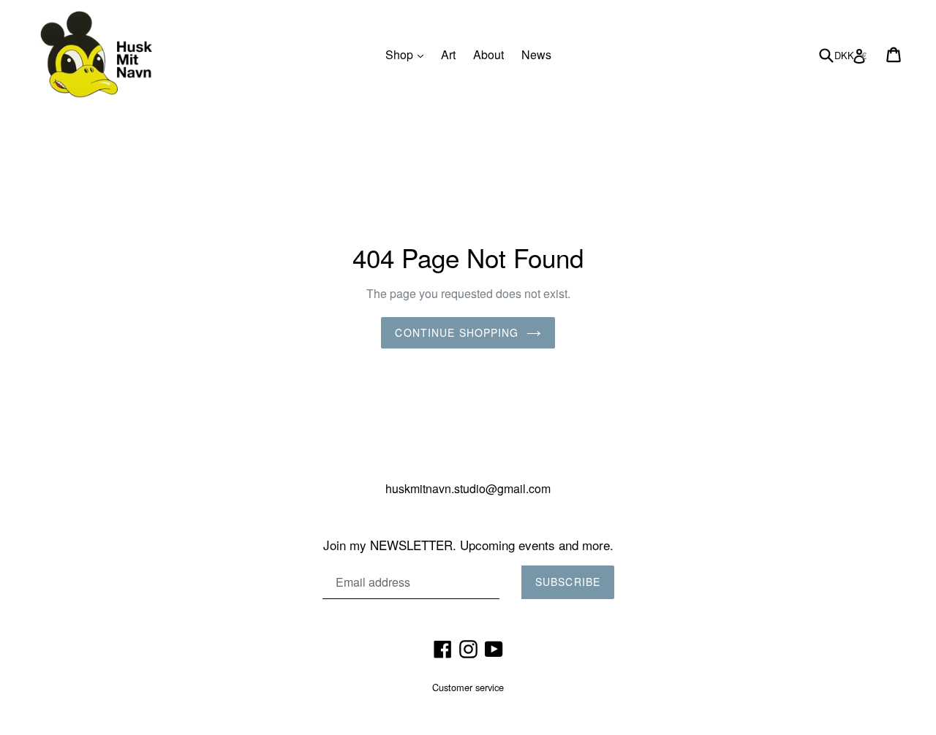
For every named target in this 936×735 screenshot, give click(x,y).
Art (448, 54)
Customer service (468, 687)
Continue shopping (456, 332)
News (536, 54)
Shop (408, 54)
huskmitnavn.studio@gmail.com (468, 488)
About (488, 54)
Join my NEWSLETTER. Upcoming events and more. (468, 545)
